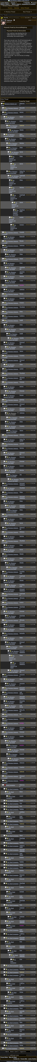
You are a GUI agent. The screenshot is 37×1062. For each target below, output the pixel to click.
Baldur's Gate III (5, 4)
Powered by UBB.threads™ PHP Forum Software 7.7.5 (19, 1061)
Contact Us (16, 1058)
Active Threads (25, 8)
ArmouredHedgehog (14, 17)
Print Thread (4, 15)
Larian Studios (5, 2)
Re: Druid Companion (12, 789)
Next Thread (27, 11)
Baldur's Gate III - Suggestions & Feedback (24, 4)
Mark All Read (13, 1057)
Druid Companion (10, 785)
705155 (34, 17)
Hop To (7, 1051)
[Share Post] (30, 17)
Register (27, 2)
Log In (34, 2)
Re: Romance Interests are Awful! (9, 117)
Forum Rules (4, 1057)
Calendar (16, 8)
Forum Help (24, 1058)
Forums (13, 2)
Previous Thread (10, 11)
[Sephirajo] (3, 24)
